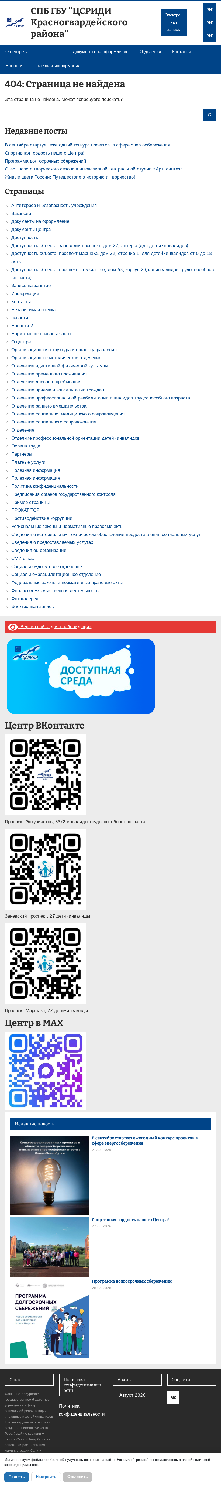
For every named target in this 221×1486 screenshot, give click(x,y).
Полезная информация (35, 470)
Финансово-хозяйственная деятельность (55, 590)
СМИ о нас (22, 558)
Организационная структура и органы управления (64, 349)
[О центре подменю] (27, 51)
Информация (25, 293)
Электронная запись (173, 22)
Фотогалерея (24, 598)
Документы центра (31, 229)
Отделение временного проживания (49, 374)
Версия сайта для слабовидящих (54, 626)
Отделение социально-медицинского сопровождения (68, 413)
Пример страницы (30, 502)
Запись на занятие (31, 285)
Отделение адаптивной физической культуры (59, 365)
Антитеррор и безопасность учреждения (54, 205)
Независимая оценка (33, 309)
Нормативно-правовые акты (41, 333)
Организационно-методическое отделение (56, 357)
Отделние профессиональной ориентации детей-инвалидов (75, 438)
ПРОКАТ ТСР (25, 510)
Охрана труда (25, 446)
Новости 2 (22, 325)
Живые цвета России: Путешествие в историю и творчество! (70, 177)
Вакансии (21, 213)
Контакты (21, 301)
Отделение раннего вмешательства (48, 406)
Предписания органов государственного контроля (63, 494)
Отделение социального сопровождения (53, 422)
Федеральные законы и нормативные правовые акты (67, 582)
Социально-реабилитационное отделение (56, 574)
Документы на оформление (40, 221)
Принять (17, 1476)
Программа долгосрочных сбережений (45, 161)
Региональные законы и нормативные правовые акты (67, 526)
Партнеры (21, 454)
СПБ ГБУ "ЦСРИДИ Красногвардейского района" (79, 22)
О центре (21, 341)
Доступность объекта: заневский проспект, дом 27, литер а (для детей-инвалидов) (99, 245)
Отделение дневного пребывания (46, 381)
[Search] (209, 115)
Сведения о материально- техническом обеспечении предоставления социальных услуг (106, 534)
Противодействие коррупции (41, 518)
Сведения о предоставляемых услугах (52, 542)
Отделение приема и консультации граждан (57, 389)
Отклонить (77, 1476)
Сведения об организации (39, 550)
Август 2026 (132, 1395)
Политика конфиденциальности (45, 486)
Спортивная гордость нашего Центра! (44, 153)
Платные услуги (28, 462)
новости (19, 317)
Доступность (24, 237)
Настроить (46, 1476)
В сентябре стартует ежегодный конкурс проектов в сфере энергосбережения (87, 145)
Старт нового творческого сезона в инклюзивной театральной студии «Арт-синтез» (94, 169)
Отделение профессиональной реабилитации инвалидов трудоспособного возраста (100, 398)
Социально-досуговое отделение (46, 566)
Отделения (22, 430)
